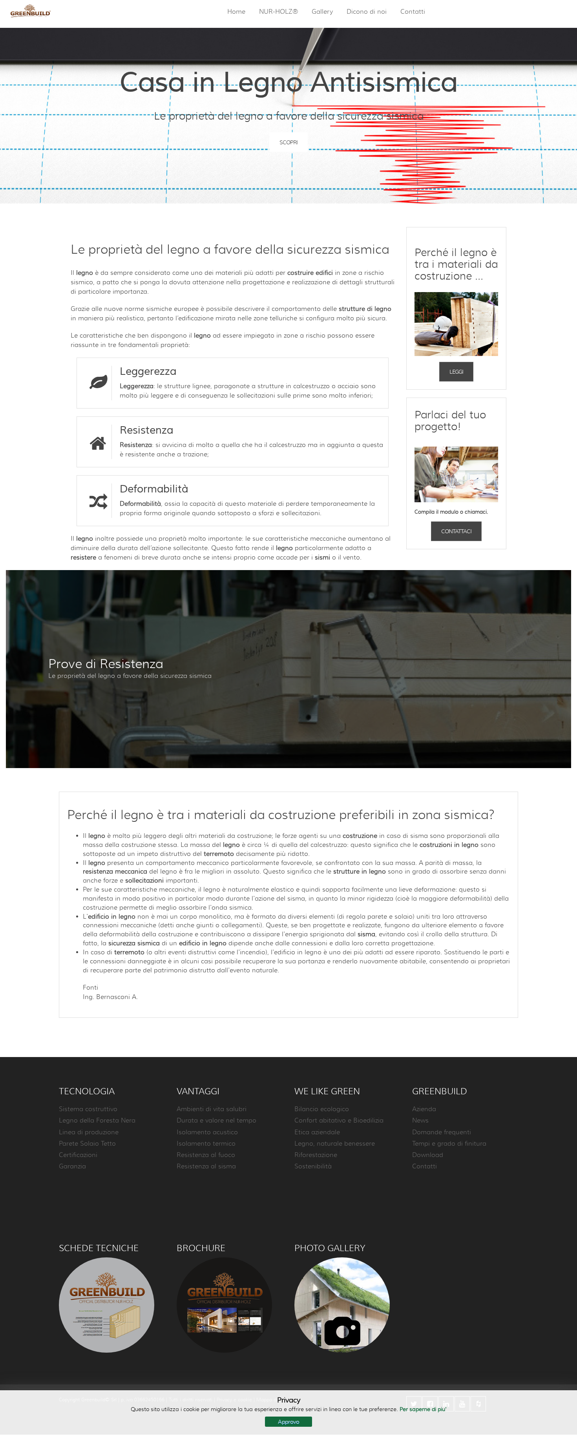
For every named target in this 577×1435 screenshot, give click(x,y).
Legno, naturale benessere (334, 1144)
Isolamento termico (206, 1144)
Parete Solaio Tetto (87, 1144)
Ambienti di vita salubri (212, 1109)
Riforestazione (315, 1155)
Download (427, 1155)
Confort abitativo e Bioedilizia (338, 1120)
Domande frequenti (441, 1132)
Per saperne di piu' (423, 1409)
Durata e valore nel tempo (216, 1120)
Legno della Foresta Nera (97, 1120)
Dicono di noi (367, 12)
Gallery (322, 12)
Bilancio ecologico (321, 1109)
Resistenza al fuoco (206, 1155)
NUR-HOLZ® (278, 12)
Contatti (412, 12)
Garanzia (72, 1166)
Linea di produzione (89, 1132)
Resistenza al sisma (206, 1166)
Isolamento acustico (207, 1132)
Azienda (424, 1109)
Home (236, 12)
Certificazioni (78, 1155)
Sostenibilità (313, 1166)
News (420, 1120)
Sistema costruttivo (88, 1109)
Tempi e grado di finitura (449, 1144)
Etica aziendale (317, 1132)
